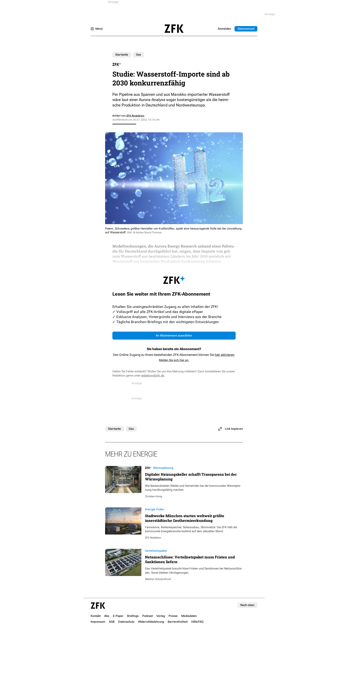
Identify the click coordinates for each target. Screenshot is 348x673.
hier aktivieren (224, 355)
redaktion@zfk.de (152, 375)
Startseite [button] (174, 28)
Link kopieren (234, 428)
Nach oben (247, 605)
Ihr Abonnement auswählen (174, 335)
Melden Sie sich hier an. (174, 360)
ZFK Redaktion (135, 115)
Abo (245, 28)
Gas (138, 54)
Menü (99, 28)
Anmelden (224, 28)
